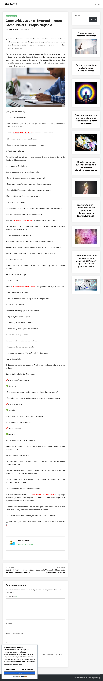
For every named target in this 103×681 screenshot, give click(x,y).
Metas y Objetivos (11, 16)
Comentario (11, 597)
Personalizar (10, 669)
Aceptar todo (19, 673)
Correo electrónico (15, 633)
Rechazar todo (27, 669)
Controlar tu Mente (85, 261)
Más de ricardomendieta (26, 544)
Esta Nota (10, 4)
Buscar (77, 16)
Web (7, 643)
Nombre (10, 624)
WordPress (87, 678)
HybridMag (96, 678)
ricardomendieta (13, 29)
